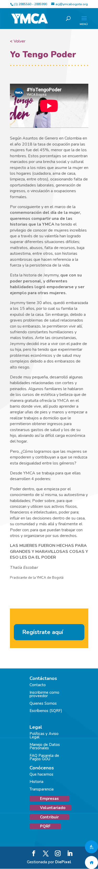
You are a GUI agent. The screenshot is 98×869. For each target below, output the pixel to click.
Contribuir (49, 817)
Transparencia (42, 789)
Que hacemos (41, 774)
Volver (17, 41)
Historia (36, 781)
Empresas (49, 798)
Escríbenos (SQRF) (46, 710)
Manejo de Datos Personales (45, 746)
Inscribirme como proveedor (44, 694)
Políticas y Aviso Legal (44, 735)
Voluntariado (52, 807)
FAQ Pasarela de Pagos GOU (44, 757)
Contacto (38, 684)
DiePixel (63, 862)
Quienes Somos (43, 703)
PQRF (45, 826)
